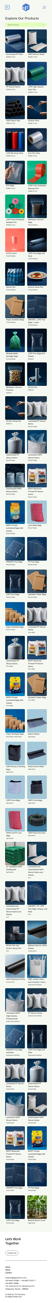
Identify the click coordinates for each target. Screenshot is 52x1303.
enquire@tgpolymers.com (15, 1278)
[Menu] (44, 7)
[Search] (7, 7)
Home (8, 1267)
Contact (8, 1272)
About (7, 1269)
